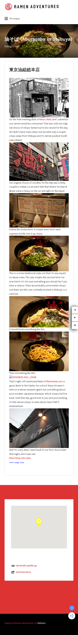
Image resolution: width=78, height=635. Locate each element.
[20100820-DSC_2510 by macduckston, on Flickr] (39, 161)
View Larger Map (16, 462)
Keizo (43, 119)
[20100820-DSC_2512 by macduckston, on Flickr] (39, 428)
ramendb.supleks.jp (26, 565)
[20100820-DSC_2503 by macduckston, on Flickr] (39, 311)
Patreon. (42, 623)
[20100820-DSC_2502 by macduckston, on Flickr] (39, 253)
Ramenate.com (54, 381)
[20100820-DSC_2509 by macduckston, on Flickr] (39, 97)
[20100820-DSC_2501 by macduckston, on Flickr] (39, 210)
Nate (48, 119)
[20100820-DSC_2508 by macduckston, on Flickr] (22, 377)
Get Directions (23, 572)
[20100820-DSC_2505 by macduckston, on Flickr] (39, 351)
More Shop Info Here (20, 458)
